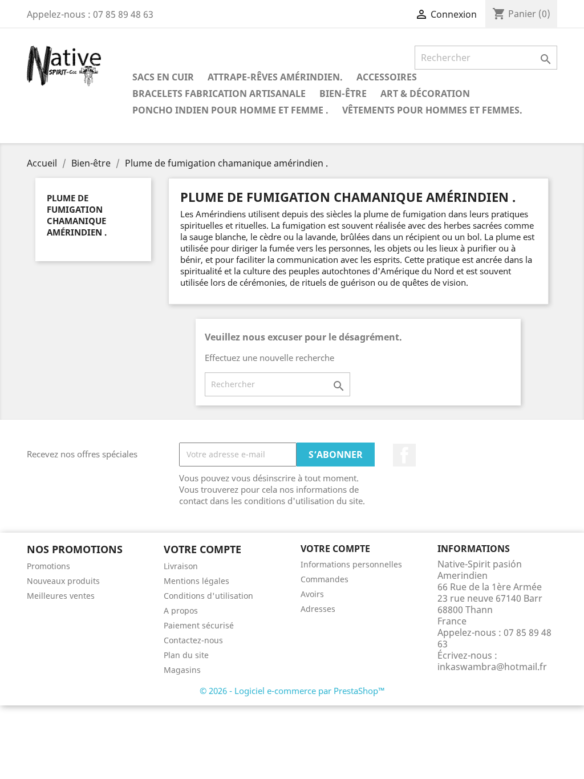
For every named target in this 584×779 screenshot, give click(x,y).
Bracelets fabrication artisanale (219, 93)
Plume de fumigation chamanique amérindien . (77, 215)
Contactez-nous (193, 640)
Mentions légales (196, 580)
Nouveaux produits (63, 580)
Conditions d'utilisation (208, 595)
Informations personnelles (351, 564)
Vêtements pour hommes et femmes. (432, 110)
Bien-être (343, 93)
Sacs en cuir (163, 77)
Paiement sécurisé (199, 625)
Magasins (182, 669)
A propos (181, 610)
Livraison (181, 566)
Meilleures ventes (61, 595)
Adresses (318, 608)
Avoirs (312, 594)
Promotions (48, 566)
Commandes (324, 579)
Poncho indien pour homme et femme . (230, 110)
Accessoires (386, 77)
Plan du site (186, 655)
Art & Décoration (425, 93)
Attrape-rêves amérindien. (275, 77)
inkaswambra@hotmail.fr (492, 666)
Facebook (404, 455)
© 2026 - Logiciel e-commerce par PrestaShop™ (292, 690)
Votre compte (335, 548)
